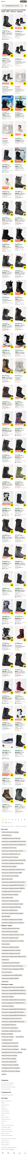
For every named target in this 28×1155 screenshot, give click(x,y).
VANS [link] (3, 590)
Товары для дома (5, 1113)
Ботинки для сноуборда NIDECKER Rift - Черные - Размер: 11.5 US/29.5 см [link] (7, 167)
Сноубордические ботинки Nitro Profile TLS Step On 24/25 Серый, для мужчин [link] (7, 220)
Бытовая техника (5, 1105)
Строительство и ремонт (7, 1131)
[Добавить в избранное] (12, 15)
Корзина (19, 1153)
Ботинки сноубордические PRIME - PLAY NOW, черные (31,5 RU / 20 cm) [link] (7, 247)
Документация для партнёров (8, 1087)
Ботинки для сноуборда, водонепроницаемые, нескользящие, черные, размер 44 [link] (7, 141)
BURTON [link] (17, 325)
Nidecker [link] (4, 166)
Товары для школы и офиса (7, 1125)
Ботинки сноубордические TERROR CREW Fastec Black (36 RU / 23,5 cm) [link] (20, 404)
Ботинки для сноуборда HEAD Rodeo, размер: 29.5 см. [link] (6, 61)
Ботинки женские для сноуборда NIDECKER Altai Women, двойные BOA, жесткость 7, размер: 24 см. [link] (20, 457)
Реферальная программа (7, 1095)
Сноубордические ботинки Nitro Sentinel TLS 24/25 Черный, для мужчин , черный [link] (20, 807)
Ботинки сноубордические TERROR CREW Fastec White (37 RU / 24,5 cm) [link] (7, 353)
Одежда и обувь (5, 1111)
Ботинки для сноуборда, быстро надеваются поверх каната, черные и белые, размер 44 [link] (19, 89)
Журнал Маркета (5, 1144)
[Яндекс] (12, 1149)
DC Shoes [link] (4, 563)
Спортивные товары (6, 1127)
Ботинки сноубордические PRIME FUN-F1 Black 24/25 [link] (19, 247)
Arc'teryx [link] (4, 752)
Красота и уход (4, 1117)
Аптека (3, 1115)
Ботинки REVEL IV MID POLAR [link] (7, 807)
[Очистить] (22, 6)
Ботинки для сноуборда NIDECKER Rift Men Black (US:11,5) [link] (19, 753)
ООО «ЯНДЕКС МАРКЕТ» (11, 1147)
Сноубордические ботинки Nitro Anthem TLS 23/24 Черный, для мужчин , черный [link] (7, 538)
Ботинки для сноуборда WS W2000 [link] (7, 89)
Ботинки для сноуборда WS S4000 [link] (20, 61)
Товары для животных (6, 1129)
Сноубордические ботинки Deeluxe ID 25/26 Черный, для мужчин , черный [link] (20, 273)
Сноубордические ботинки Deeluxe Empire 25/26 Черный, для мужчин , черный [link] (7, 457)
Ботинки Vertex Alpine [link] (7, 753)
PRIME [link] (16, 166)
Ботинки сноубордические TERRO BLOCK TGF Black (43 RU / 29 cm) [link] (7, 115)
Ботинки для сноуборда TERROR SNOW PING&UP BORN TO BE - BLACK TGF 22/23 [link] (20, 353)
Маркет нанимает (5, 1142)
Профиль (25, 1153)
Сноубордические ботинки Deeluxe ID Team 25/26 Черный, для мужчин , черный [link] (7, 404)
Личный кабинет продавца (7, 1083)
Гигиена (3, 1107)
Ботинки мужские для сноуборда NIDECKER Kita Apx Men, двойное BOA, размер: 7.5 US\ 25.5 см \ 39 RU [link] (20, 619)
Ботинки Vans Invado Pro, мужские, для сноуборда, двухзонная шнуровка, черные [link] (7, 591)
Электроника (4, 1109)
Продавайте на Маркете (7, 1085)
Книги (2, 1123)
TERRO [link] (3, 115)
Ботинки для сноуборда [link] (18, 378)
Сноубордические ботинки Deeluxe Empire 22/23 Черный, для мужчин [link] (7, 273)
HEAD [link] (3, 32)
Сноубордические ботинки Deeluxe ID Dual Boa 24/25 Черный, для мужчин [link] (20, 781)
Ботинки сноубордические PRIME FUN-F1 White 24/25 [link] (7, 781)
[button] (26, 6)
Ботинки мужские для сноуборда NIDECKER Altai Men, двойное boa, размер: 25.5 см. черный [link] (7, 511)
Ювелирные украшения (6, 1135)
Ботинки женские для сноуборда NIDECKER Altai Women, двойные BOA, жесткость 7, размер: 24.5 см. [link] (7, 619)
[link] (10, 832)
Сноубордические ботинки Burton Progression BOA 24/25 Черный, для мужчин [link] (20, 326)
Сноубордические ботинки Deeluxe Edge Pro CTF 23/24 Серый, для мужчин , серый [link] (20, 564)
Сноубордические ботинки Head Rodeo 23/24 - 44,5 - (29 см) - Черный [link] (7, 33)
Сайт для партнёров (6, 1089)
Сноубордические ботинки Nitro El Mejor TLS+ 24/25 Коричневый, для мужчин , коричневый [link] (7, 378)
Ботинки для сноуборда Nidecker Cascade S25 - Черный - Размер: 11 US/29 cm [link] (20, 511)
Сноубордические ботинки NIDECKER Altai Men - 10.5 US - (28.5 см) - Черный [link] (7, 698)
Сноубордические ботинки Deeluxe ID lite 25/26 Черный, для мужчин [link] (7, 672)
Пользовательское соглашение (8, 1138)
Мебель (3, 1102)
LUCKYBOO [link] (17, 115)
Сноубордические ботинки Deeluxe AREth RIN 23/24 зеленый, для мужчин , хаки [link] (20, 194)
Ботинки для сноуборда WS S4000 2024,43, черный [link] (20, 34)
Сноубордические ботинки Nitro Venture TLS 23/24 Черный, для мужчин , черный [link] (20, 538)
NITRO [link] (3, 219)
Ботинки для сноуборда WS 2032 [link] (19, 646)
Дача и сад (3, 1121)
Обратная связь (5, 1140)
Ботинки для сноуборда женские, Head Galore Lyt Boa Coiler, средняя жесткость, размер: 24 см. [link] (20, 698)
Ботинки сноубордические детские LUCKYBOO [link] (19, 115)
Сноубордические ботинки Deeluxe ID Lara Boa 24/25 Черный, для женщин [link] (7, 646)
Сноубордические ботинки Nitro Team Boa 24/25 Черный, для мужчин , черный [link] (20, 220)
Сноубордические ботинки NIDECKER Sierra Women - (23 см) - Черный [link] (20, 591)
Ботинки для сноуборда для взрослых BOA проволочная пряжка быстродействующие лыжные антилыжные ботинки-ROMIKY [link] (20, 725)
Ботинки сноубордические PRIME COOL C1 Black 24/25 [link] (20, 167)
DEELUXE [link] (17, 193)
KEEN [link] (3, 806)
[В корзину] (12, 28)
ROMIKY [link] (17, 724)
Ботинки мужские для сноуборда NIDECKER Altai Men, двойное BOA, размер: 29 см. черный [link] (20, 431)
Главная (3, 1153)
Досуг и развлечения (6, 1100)
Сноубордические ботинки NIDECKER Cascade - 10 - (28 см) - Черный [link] (7, 431)
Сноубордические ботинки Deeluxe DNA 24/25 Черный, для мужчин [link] (7, 484)
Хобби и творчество (6, 1119)
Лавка (8, 1153)
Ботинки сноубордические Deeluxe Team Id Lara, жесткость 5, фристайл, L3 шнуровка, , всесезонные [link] (20, 484)
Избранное (14, 1153)
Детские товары (5, 1133)
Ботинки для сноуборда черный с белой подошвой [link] (7, 300)
